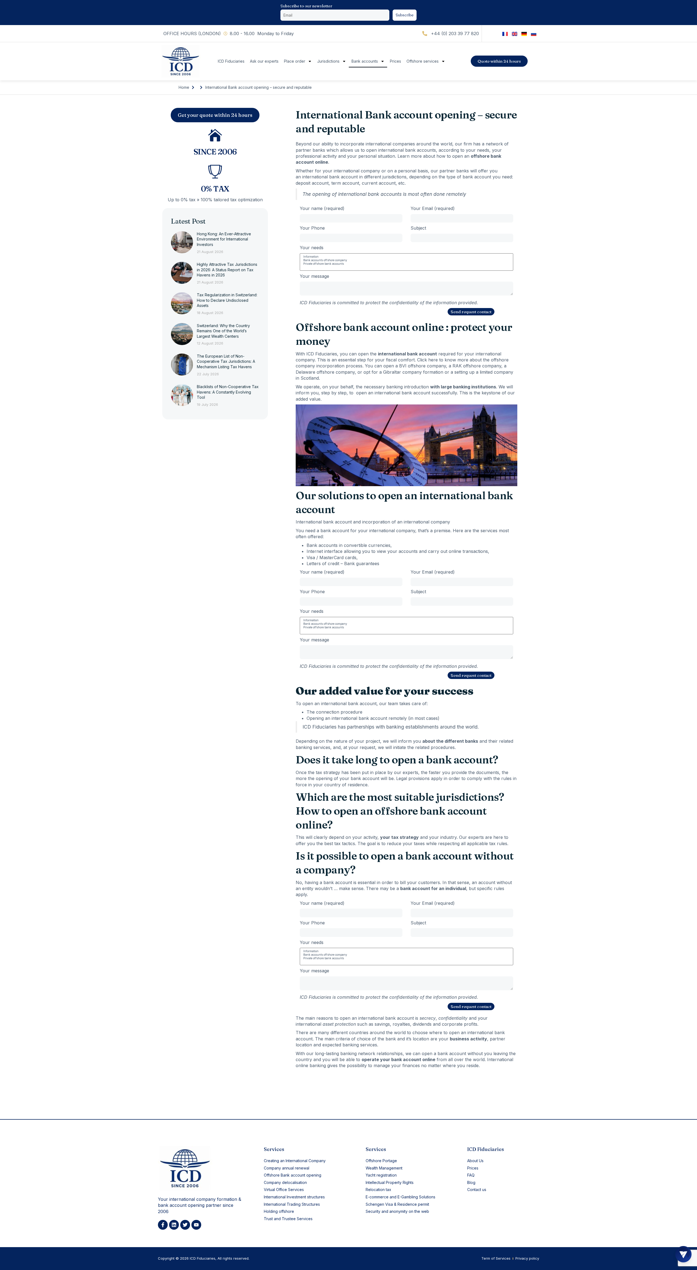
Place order (294, 61)
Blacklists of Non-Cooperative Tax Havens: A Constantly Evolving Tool (228, 392)
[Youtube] (196, 1225)
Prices (395, 61)
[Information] (406, 256)
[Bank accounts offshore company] (406, 260)
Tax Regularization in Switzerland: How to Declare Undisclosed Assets (227, 300)
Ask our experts (264, 61)
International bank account (324, 522)
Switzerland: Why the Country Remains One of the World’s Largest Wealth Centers (223, 331)
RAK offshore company (477, 365)
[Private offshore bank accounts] (406, 264)
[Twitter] (185, 1225)
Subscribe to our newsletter (306, 6)
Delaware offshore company (325, 372)
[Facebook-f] (163, 1225)
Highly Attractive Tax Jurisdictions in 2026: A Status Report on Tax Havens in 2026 (227, 269)
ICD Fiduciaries (231, 61)
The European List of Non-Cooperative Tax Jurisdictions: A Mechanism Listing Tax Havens (226, 361)
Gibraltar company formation (413, 372)
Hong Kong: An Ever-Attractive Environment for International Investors (224, 239)
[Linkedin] (174, 1225)
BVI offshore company (422, 365)
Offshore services (422, 61)
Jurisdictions (328, 61)
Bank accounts (364, 61)
